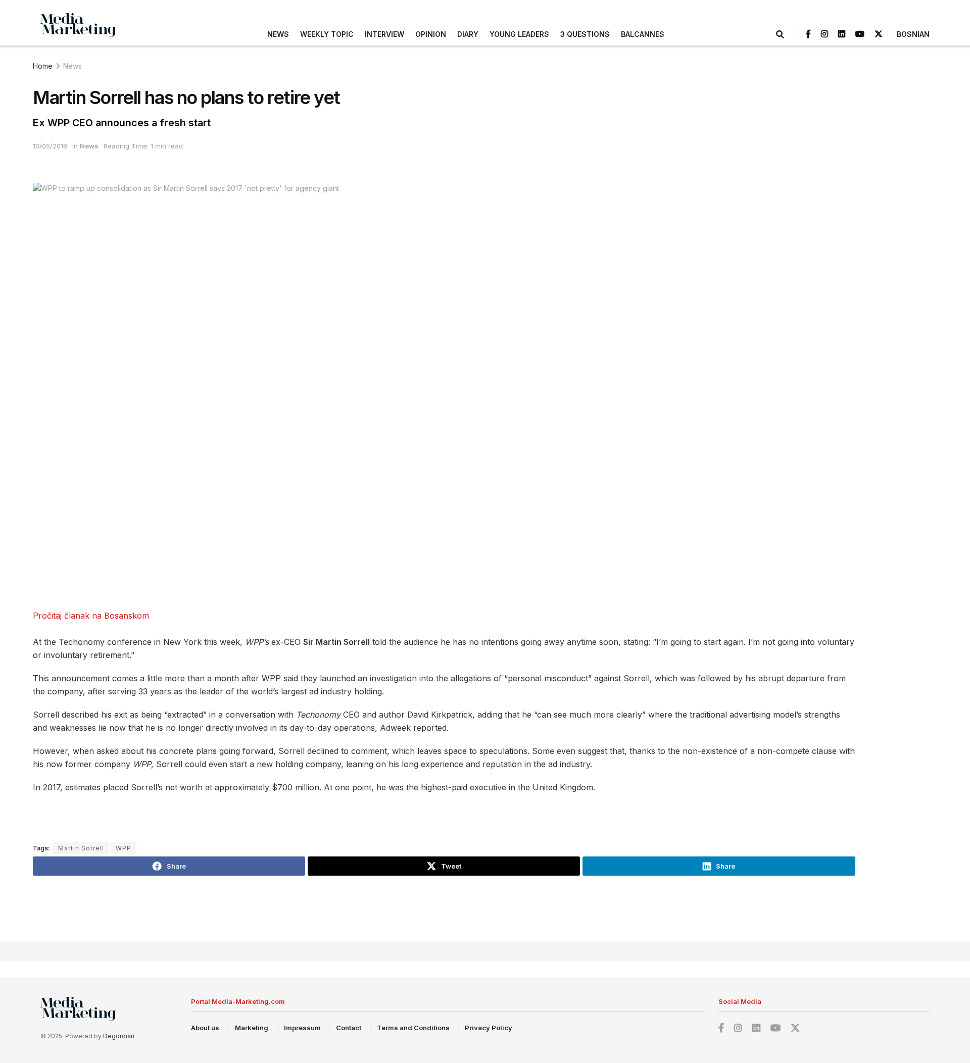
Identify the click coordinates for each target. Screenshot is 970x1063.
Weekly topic (327, 34)
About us (205, 1028)
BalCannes (642, 34)
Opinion (430, 34)
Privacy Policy (488, 1028)
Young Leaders (519, 34)
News (278, 34)
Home (43, 66)
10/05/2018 (50, 146)
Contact (348, 1028)
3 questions (585, 34)
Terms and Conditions (413, 1028)
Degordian (118, 1036)
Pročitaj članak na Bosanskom (91, 616)
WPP (123, 848)
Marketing (251, 1028)
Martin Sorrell (81, 848)
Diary (467, 34)
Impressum (302, 1028)
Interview (384, 34)
